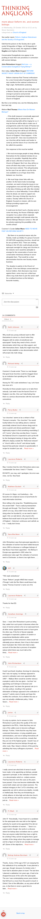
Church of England (19, 32)
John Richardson (14, 663)
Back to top (21, 913)
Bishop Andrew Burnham (17, 855)
